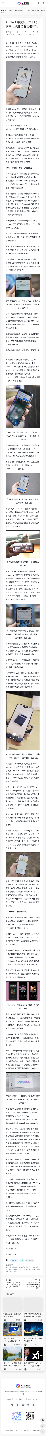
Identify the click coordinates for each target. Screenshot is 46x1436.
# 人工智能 (29, 1260)
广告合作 (27, 1399)
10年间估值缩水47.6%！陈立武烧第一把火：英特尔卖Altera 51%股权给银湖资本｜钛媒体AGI (12, 1339)
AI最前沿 (10, 11)
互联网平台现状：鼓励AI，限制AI (33, 1339)
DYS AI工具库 (21, 1431)
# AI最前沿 (14, 1260)
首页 (4, 11)
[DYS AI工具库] (23, 3)
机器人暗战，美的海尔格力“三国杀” (12, 1315)
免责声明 (18, 1399)
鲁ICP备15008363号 (34, 1431)
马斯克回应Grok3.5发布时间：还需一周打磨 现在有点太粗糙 (33, 1364)
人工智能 (9, 116)
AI (12, 155)
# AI (22, 1260)
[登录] (38, 3)
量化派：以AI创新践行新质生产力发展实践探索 (12, 1364)
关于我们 (36, 1399)
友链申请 (10, 1399)
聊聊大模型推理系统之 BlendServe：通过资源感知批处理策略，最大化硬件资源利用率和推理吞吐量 (33, 1315)
